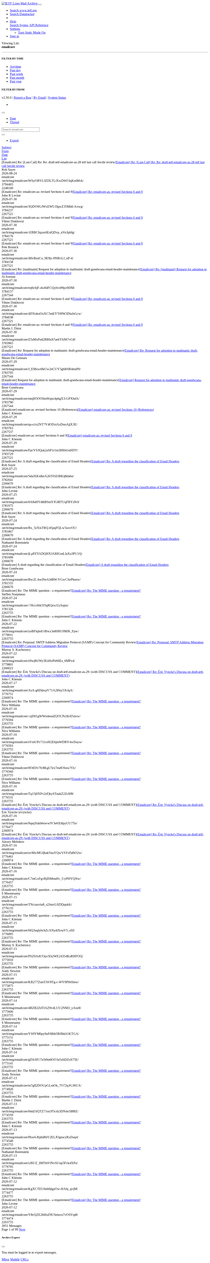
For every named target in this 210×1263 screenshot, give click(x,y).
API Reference (38, 25)
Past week (16, 74)
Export (14, 140)
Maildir (15, 1259)
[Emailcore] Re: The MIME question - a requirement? (106, 590)
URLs (25, 1259)
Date (13, 118)
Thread (14, 122)
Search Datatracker (22, 14)
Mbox (5, 1259)
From (5, 151)
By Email (39, 97)
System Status (57, 97)
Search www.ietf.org (23, 10)
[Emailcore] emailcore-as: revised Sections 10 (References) (116, 409)
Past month (17, 77)
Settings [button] (15, 29)
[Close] (3, 1246)
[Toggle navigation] (40, 4)
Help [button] (13, 21)
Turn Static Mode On (32, 32)
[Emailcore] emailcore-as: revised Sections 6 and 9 (99, 435)
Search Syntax (19, 25)
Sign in (14, 36)
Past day (15, 70)
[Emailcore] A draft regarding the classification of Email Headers (127, 564)
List (4, 158)
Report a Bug (22, 97)
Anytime (15, 66)
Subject (6, 147)
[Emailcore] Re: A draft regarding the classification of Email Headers (134, 461)
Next (22, 1229)
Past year (16, 81)
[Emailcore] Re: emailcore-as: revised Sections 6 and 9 (107, 191)
